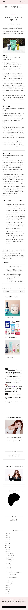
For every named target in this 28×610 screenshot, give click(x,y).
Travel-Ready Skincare (11, 337)
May (8, 567)
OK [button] (14, 606)
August (9, 561)
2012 (7, 589)
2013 (7, 587)
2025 (7, 533)
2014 (7, 585)
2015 (7, 551)
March (9, 570)
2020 (7, 541)
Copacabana (10, 580)
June (8, 565)
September (10, 559)
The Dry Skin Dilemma (10, 317)
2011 (7, 591)
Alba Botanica (9, 110)
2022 (7, 537)
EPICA (11, 270)
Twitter (21, 281)
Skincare (14, 14)
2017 (7, 547)
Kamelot (14, 270)
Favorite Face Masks (11, 577)
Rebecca (12, 24)
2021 (7, 539)
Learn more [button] (4, 604)
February (10, 582)
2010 (7, 593)
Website (10, 279)
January (9, 583)
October (9, 557)
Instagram (11, 281)
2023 (7, 535)
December (10, 553)
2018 (7, 545)
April (9, 569)
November (10, 555)
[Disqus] (14, 385)
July (8, 563)
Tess (10, 288)
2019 (7, 543)
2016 (7, 549)
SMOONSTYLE (14, 7)
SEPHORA (8, 59)
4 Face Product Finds (10, 357)
